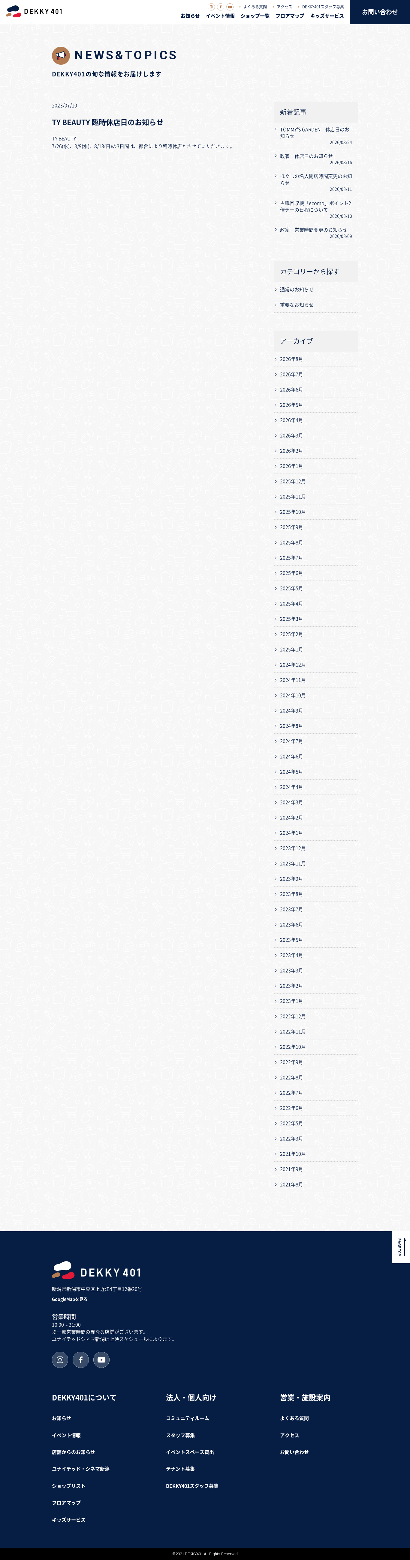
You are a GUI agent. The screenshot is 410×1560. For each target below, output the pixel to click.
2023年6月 (291, 924)
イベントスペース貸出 (190, 1452)
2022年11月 (293, 1031)
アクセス (284, 7)
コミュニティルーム (187, 1418)
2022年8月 (291, 1077)
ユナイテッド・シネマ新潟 (81, 1468)
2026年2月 (291, 450)
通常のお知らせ (297, 289)
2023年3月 (291, 970)
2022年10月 (293, 1046)
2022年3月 (291, 1138)
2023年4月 (291, 955)
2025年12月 (293, 481)
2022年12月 (293, 1016)
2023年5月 (291, 939)
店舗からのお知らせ (73, 1452)
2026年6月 (291, 389)
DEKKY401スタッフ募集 (323, 7)
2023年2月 (291, 985)
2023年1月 (291, 1001)
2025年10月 (293, 512)
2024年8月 (291, 726)
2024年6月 (291, 756)
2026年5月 (291, 405)
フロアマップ (290, 15)
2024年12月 (293, 664)
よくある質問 (255, 7)
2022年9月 (291, 1062)
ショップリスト (69, 1486)
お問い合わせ (380, 12)
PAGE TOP (399, 1247)
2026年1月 (291, 466)
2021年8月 (291, 1184)
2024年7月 (291, 741)
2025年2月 (291, 634)
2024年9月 (291, 710)
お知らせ (190, 15)
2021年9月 (291, 1169)
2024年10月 (293, 695)
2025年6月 (291, 573)
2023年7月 (291, 909)
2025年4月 (291, 603)
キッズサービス (327, 15)
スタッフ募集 (180, 1435)
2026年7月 (291, 374)
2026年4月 (291, 420)
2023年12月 (293, 848)
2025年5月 (291, 588)
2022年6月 (291, 1108)
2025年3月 (291, 619)
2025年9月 (291, 527)
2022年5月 (291, 1123)
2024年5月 (291, 771)
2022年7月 (291, 1092)
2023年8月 (291, 894)
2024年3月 (291, 802)
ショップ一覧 (255, 15)
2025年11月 (293, 496)
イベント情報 (220, 15)
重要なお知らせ (297, 304)
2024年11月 (293, 680)
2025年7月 (291, 557)
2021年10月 (293, 1153)
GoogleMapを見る (70, 1299)
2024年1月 (291, 833)
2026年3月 (291, 435)
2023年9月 (291, 878)
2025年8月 (291, 542)
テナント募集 (180, 1468)
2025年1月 (291, 649)
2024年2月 (291, 817)
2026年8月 (291, 359)
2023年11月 (293, 863)
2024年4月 (291, 787)
